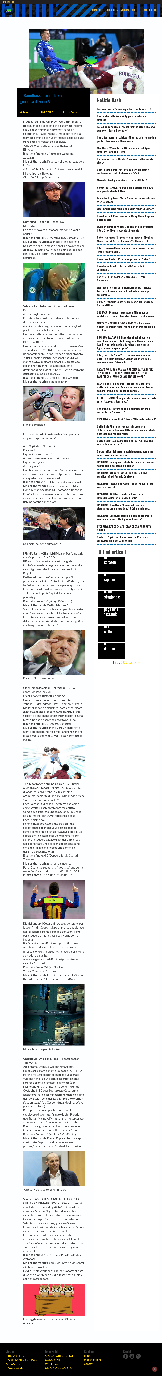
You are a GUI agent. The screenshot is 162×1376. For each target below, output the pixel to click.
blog (87, 1355)
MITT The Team (139, 10)
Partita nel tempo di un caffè (22, 1361)
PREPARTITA (15, 1355)
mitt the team (92, 1359)
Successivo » (133, 662)
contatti (89, 1363)
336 (123, 662)
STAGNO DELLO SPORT (60, 1367)
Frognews (125, 10)
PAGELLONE (14, 1367)
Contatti (153, 10)
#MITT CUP (52, 1363)
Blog (101, 10)
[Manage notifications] (154, 1369)
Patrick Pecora (70, 112)
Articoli (24, 112)
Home (95, 10)
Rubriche (110, 10)
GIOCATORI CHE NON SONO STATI (59, 1357)
